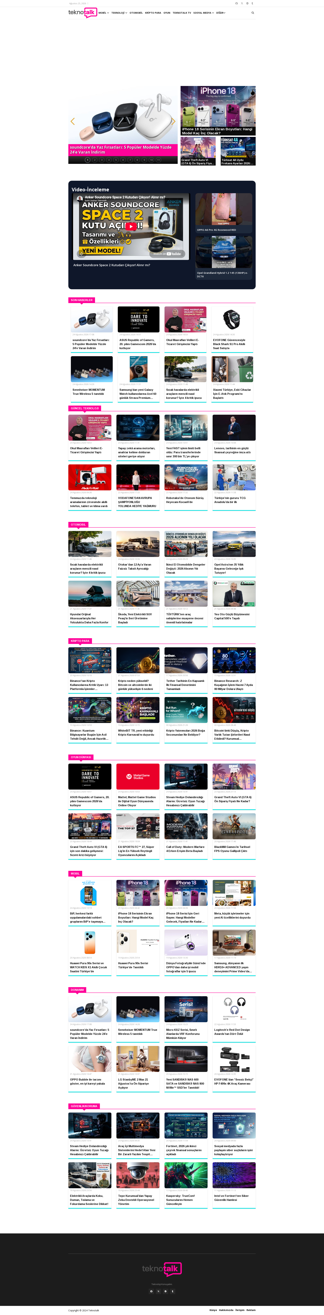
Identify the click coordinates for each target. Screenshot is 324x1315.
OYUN (167, 12)
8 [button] (137, 159)
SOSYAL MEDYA (202, 12)
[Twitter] (158, 1291)
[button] (72, 121)
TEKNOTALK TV (182, 12)
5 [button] (116, 159)
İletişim (240, 1310)
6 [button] (123, 159)
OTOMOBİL (136, 12)
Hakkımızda (226, 1310)
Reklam (251, 1310)
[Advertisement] (162, 54)
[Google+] (165, 1291)
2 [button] (94, 159)
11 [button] (158, 159)
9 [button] (144, 159)
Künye (213, 1310)
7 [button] (130, 159)
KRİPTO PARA (153, 12)
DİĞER (219, 12)
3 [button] (101, 159)
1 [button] (87, 159)
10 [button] (151, 159)
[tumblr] (172, 1291)
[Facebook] (151, 1291)
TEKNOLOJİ (118, 12)
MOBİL (103, 12)
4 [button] (109, 159)
